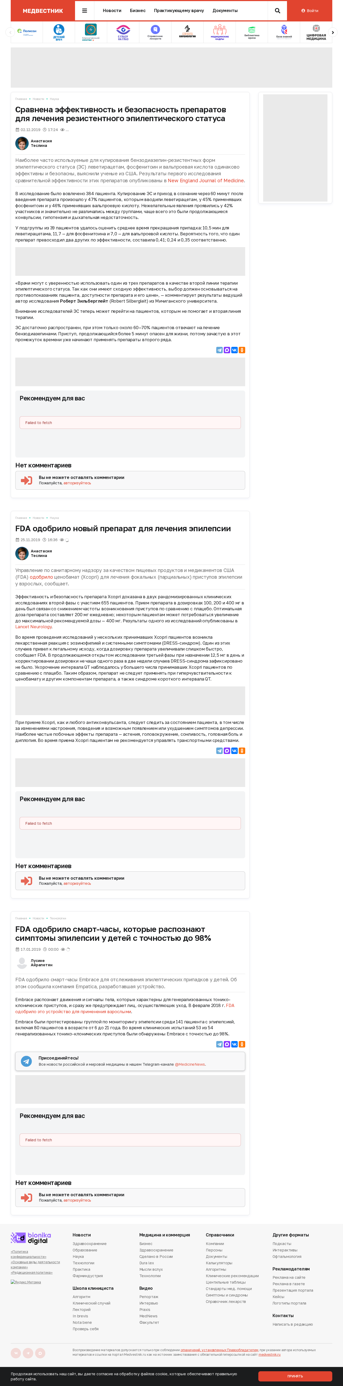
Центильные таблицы (225, 1282)
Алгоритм (81, 1297)
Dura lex (146, 1263)
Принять (295, 1376)
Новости (112, 10)
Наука (54, 99)
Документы (225, 10)
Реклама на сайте (289, 1278)
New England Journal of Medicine (206, 180)
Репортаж (148, 1297)
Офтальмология (287, 1256)
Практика (81, 1269)
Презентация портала (293, 1290)
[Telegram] (219, 350)
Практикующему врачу (179, 10)
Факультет (149, 1322)
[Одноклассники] (242, 350)
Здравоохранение (90, 1244)
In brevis (80, 1316)
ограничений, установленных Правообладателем (219, 1350)
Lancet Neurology (33, 626)
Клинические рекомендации (232, 1275)
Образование (85, 1250)
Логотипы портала (290, 1303)
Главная (21, 99)
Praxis (144, 1309)
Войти (312, 10)
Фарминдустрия (88, 1275)
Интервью (148, 1303)
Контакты (283, 1315)
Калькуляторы (219, 1263)
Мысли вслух (151, 1269)
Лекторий (82, 1309)
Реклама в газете (289, 1283)
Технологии (58, 918)
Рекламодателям (291, 1269)
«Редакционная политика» (32, 1272)
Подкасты (282, 1244)
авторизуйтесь (77, 483)
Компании (215, 1244)
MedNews (148, 1316)
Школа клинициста (93, 1288)
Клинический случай (91, 1303)
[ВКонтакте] (234, 350)
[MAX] (227, 350)
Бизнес (138, 10)
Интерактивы (285, 1250)
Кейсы (278, 1296)
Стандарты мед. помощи (229, 1288)
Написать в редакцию (293, 1324)
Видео (146, 1288)
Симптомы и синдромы (227, 1295)
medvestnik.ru (270, 1354)
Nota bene (82, 1322)
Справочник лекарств (226, 1301)
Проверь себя (86, 1328)
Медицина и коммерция (164, 1235)
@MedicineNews (190, 1064)
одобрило (41, 577)
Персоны (214, 1250)
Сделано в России (156, 1256)
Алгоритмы (216, 1269)
